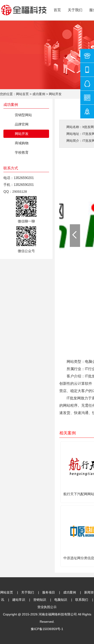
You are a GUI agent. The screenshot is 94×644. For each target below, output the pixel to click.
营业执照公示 (47, 607)
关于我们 (75, 10)
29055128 (19, 191)
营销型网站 (23, 115)
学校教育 (22, 152)
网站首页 (22, 94)
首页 (57, 10)
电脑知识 (60, 599)
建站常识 (18, 599)
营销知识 (39, 599)
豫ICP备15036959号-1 (47, 629)
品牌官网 (22, 124)
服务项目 (48, 592)
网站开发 (55, 94)
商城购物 (22, 143)
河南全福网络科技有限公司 (58, 614)
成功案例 (38, 94)
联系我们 (81, 599)
